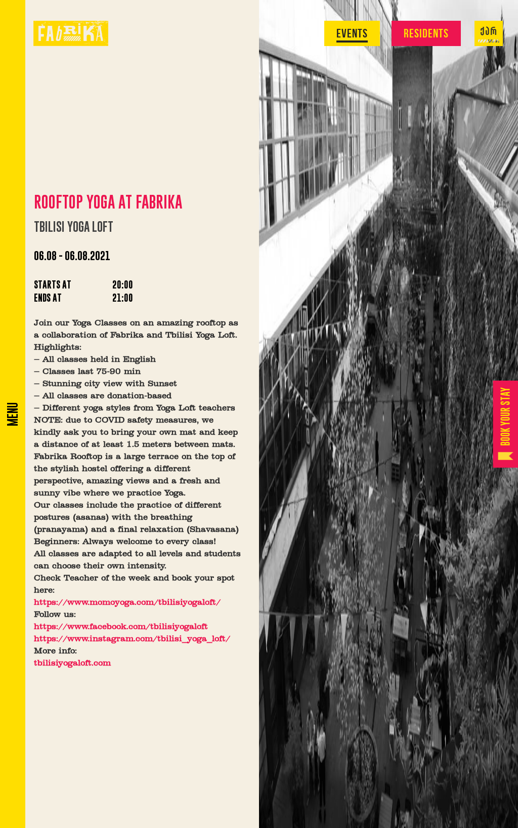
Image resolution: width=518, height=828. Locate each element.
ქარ (488, 31)
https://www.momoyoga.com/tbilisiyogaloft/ (127, 602)
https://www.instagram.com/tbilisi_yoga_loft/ (132, 639)
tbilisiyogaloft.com (72, 663)
